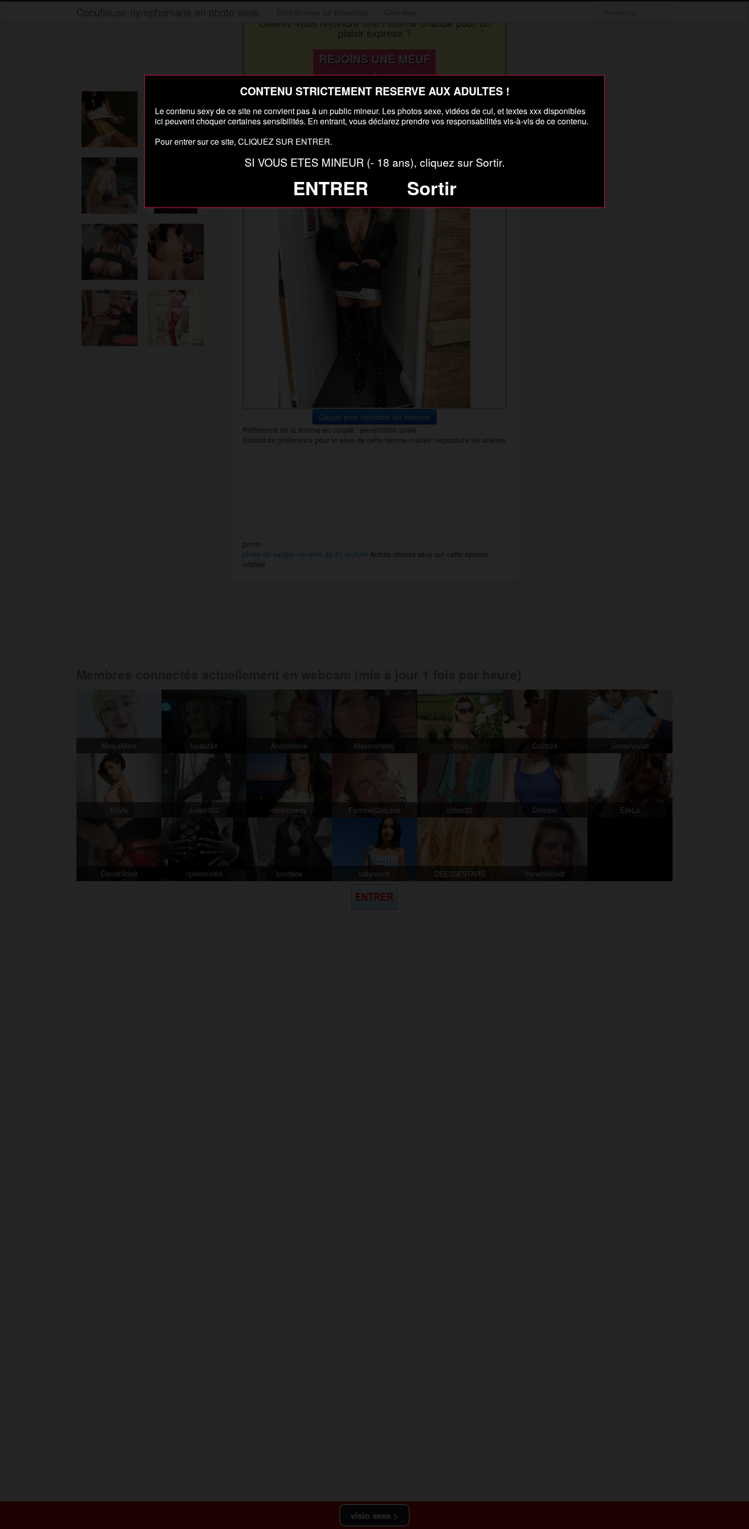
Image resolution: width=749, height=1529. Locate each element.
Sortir (432, 187)
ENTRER (330, 187)
